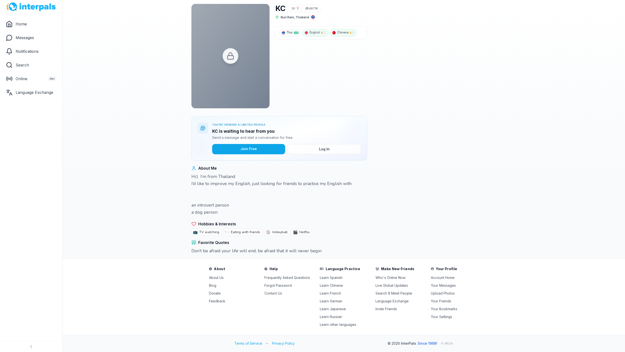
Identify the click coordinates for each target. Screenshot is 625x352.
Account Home (443, 277)
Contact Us (273, 293)
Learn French (330, 293)
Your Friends (441, 301)
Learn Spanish (331, 277)
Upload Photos (443, 293)
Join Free (248, 149)
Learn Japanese (333, 309)
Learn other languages (338, 324)
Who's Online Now (390, 277)
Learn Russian (331, 317)
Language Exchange (392, 301)
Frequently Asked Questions (287, 277)
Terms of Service (248, 343)
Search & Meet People (393, 293)
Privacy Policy (283, 343)
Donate (215, 293)
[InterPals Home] (31, 6)
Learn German (331, 301)
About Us (216, 277)
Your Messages (443, 285)
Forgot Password (278, 285)
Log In (324, 149)
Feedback (217, 301)
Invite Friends (386, 309)
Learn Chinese (331, 285)
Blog (212, 285)
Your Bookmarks (444, 309)
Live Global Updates (391, 285)
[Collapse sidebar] (31, 346)
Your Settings (441, 317)
